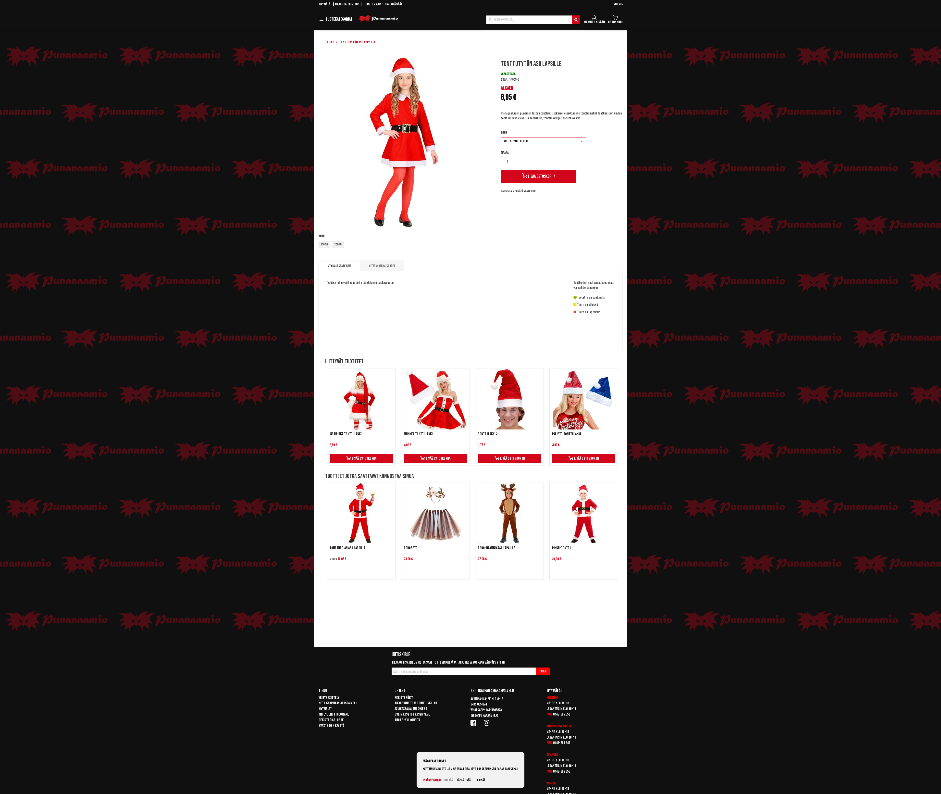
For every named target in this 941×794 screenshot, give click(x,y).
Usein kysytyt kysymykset (413, 714)
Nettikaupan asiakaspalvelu (338, 703)
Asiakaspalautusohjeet (411, 708)
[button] (618, 4)
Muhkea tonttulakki (418, 434)
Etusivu (328, 42)
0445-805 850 (561, 714)
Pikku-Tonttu (561, 548)
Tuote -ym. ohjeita (407, 720)
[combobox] (533, 19)
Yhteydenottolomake (334, 714)
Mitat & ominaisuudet (382, 266)
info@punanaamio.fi (484, 715)
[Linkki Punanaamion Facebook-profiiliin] (474, 722)
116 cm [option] (324, 244)
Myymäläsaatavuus (339, 266)
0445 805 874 (478, 704)
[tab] (339, 266)
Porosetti (411, 548)
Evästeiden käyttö (332, 725)
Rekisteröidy (404, 697)
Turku (550, 726)
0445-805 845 (561, 743)
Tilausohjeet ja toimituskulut (416, 703)
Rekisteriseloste (331, 720)
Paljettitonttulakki (566, 434)
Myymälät (325, 4)
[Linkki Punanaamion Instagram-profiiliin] (487, 722)
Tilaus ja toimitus (346, 4)
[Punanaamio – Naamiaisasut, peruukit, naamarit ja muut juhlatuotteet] (378, 19)
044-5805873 (493, 710)
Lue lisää (479, 780)
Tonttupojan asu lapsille (348, 548)
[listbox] (405, 245)
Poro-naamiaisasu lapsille (496, 548)
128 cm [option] (338, 244)
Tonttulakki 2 (487, 434)
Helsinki (552, 697)
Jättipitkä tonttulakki (345, 434)
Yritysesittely (329, 697)
